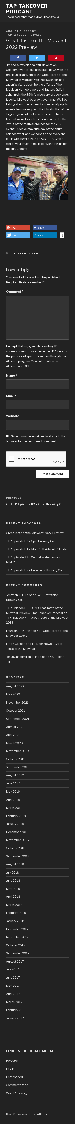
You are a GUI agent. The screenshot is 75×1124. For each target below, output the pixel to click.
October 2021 (15, 710)
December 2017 (17, 929)
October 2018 (15, 848)
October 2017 (15, 945)
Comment (14, 291)
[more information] (62, 236)
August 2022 (15, 686)
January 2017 (15, 1018)
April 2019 (13, 800)
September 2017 (17, 953)
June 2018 (13, 880)
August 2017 (15, 961)
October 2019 (15, 759)
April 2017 (13, 994)
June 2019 (13, 783)
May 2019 (13, 791)
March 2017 (14, 1002)
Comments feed (17, 1085)
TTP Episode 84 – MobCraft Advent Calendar (37, 549)
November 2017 (17, 937)
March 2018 (14, 905)
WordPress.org (16, 1093)
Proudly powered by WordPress (27, 1114)
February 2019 (16, 816)
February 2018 (16, 913)
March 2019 (14, 808)
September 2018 (18, 856)
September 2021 (17, 719)
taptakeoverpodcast (25, 34)
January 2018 (15, 921)
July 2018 (12, 872)
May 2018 (13, 889)
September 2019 (18, 767)
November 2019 (17, 751)
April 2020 (13, 735)
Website (12, 416)
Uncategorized (25, 253)
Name (11, 375)
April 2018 (13, 896)
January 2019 (15, 824)
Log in (10, 1069)
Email (11, 396)
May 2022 (13, 694)
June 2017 (13, 977)
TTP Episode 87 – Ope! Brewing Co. (30, 541)
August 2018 (15, 864)
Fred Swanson (15, 644)
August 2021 (15, 727)
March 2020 (14, 743)
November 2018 (17, 840)
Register (12, 1060)
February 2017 (16, 1010)
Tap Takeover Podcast (27, 9)
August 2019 (15, 775)
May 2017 (13, 985)
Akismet (12, 361)
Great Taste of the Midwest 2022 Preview (35, 533)
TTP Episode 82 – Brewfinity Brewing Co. (34, 570)
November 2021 (17, 702)
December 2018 (17, 832)
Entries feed (14, 1077)
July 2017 (12, 969)
